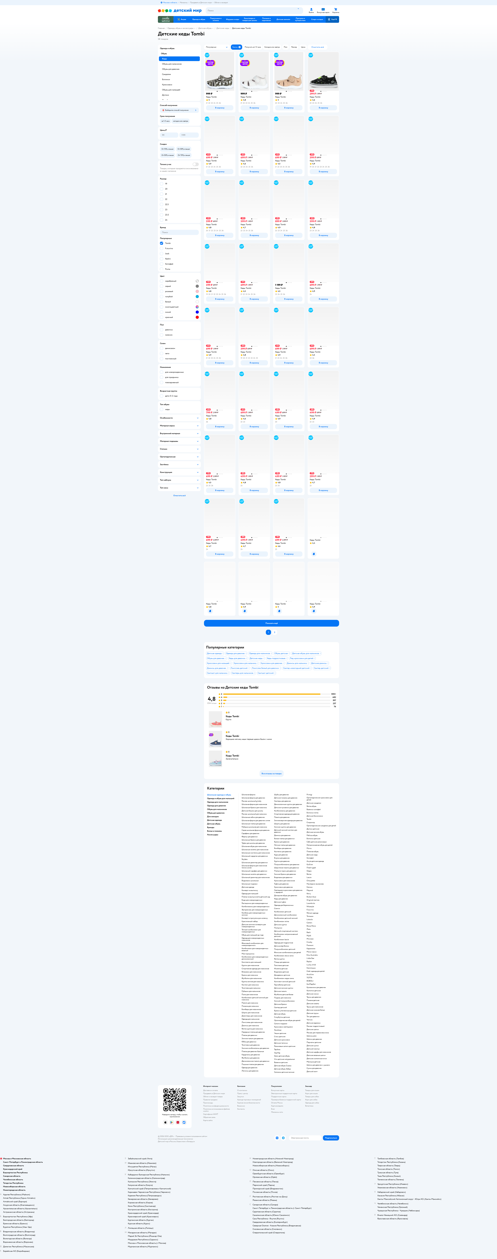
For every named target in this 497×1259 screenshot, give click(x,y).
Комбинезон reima (281, 921)
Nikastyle (310, 907)
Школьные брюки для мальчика (254, 808)
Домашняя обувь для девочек (285, 896)
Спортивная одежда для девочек (287, 814)
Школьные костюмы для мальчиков (256, 853)
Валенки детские (281, 1062)
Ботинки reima (312, 813)
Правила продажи (210, 1100)
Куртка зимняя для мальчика (253, 982)
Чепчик (310, 1020)
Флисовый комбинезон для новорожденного (252, 944)
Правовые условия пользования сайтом (191, 1136)
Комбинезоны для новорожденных (255, 907)
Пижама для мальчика (250, 1006)
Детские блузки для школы (252, 811)
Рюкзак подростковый (315, 1026)
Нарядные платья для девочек (253, 1032)
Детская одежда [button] (214, 820)
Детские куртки (280, 925)
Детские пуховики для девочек (286, 808)
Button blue (311, 897)
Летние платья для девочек (284, 845)
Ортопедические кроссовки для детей (319, 799)
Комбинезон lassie (281, 940)
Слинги (277, 908)
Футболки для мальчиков (252, 978)
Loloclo (310, 919)
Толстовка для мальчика (251, 988)
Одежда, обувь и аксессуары (180, 28)
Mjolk (309, 936)
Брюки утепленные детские (285, 1011)
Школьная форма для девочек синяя (256, 820)
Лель (308, 929)
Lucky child (311, 965)
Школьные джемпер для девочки (255, 863)
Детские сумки (313, 1046)
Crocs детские (279, 1037)
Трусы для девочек (314, 997)
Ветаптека (309, 1106)
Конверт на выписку (250, 890)
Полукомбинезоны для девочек (286, 864)
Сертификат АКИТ (210, 1114)
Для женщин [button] (213, 816)
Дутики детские (313, 829)
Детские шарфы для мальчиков (319, 1052)
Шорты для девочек (282, 824)
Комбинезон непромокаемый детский (286, 935)
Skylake (244, 859)
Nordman (278, 1030)
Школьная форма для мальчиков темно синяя (254, 867)
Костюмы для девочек (282, 852)
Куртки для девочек (282, 861)
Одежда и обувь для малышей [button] (220, 798)
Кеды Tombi (232, 716)
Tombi (309, 819)
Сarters (309, 923)
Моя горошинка (248, 954)
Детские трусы (313, 1013)
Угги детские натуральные (284, 1059)
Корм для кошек (311, 1093)
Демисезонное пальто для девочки (255, 1061)
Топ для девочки (313, 1017)
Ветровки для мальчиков (251, 972)
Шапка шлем (312, 1036)
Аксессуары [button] (212, 834)
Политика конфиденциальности (216, 1106)
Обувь (164, 53)
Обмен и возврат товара (212, 1096)
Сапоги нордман (280, 1024)
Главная (161, 28)
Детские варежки (313, 1023)
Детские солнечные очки (317, 1059)
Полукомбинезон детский (284, 949)
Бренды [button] (210, 827)
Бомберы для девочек (282, 848)
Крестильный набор (250, 921)
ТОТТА (309, 978)
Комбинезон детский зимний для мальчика (255, 999)
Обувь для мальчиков (172, 64)
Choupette (311, 881)
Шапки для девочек (314, 1039)
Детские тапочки (281, 1043)
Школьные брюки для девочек (254, 840)
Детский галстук (313, 1049)
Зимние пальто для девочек (252, 1039)
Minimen (310, 939)
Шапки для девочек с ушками (318, 1065)
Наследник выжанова (315, 884)
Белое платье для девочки (284, 839)
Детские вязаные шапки (316, 1055)
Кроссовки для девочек (283, 887)
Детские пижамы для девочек (285, 798)
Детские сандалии (314, 803)
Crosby (309, 942)
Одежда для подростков (283, 943)
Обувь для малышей (171, 89)
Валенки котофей (314, 809)
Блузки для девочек (282, 858)
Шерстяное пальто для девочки (286, 868)
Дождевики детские (282, 975)
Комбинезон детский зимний (286, 918)
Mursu (309, 848)
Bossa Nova (311, 926)
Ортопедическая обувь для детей (287, 1020)
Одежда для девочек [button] (216, 805)
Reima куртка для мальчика (252, 1029)
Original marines (313, 900)
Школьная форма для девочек (253, 798)
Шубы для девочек (281, 795)
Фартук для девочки (250, 837)
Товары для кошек (312, 1090)
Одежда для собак (312, 1103)
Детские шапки (313, 1029)
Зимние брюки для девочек (285, 874)
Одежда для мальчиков (250, 1019)
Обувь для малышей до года (252, 935)
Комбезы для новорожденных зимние (253, 914)
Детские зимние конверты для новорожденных (254, 926)
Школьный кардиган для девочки (255, 856)
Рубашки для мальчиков (251, 991)
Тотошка (310, 916)
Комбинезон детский (282, 912)
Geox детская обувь (282, 1056)
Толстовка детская (281, 965)
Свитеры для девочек (282, 801)
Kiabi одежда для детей (316, 971)
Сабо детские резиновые (317, 842)
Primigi (309, 795)
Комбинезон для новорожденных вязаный (255, 949)
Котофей (310, 858)
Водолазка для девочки (283, 877)
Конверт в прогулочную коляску (255, 918)
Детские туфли (280, 902)
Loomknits (311, 903)
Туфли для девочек (281, 884)
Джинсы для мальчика (250, 1026)
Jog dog (277, 1053)
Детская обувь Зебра (282, 1069)
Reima (309, 874)
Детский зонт (312, 1071)
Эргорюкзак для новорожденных (255, 910)
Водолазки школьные (250, 881)
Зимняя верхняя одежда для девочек (288, 820)
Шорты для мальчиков (250, 1013)
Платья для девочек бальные (253, 1051)
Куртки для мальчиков (250, 965)
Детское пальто (280, 991)
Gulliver (310, 864)
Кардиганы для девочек (251, 1055)
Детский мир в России (167, 1141)
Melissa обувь (312, 835)
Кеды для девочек (281, 899)
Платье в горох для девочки (285, 871)
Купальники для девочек (316, 987)
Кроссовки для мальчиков (284, 881)
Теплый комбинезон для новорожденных (251, 931)
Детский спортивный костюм (286, 931)
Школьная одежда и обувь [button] (219, 794)
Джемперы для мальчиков (252, 1016)
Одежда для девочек (249, 1068)
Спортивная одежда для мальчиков (255, 969)
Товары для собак (312, 1096)
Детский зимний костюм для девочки (285, 831)
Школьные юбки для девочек (253, 817)
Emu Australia (312, 955)
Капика (309, 887)
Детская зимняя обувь (315, 832)
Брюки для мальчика (250, 975)
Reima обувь (311, 806)
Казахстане (181, 1141)
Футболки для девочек (251, 1058)
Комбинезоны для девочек (284, 811)
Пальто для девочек (282, 817)
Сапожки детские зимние (284, 1072)
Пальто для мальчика (250, 1003)
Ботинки (166, 79)
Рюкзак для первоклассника (318, 1033)
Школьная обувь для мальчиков (254, 846)
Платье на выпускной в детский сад (256, 897)
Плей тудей (311, 868)
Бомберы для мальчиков (251, 1009)
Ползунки (278, 928)
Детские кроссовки (282, 1040)
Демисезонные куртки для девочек (288, 804)
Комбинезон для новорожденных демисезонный (255, 958)
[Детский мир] (180, 11)
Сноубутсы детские (282, 1017)
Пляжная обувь (313, 852)
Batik (309, 932)
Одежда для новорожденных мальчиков (253, 939)
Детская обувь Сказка (282, 1066)
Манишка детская (313, 1062)
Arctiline (310, 974)
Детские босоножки (315, 816)
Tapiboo (277, 1049)
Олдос (309, 871)
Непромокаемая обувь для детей (319, 845)
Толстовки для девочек (251, 1045)
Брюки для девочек (282, 842)
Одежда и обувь (167, 48)
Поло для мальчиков (250, 995)
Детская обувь (204, 28)
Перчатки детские (314, 1042)
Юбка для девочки (249, 1042)
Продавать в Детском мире (214, 1093)
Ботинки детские (313, 839)
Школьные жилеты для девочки (254, 874)
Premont (310, 945)
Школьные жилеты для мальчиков (255, 850)
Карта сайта (207, 1120)
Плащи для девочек (281, 962)
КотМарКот (311, 984)
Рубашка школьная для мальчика (254, 827)
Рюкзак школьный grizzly (251, 801)
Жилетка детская (280, 969)
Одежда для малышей (250, 894)
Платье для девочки (249, 1035)
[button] (332, 19)
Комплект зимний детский (284, 982)
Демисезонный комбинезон (285, 915)
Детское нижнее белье (316, 1010)
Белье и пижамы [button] (214, 831)
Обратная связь (209, 1117)
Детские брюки (280, 1004)
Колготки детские (314, 991)
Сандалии (166, 74)
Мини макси (311, 952)
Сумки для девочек (314, 1068)
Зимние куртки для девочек (285, 827)
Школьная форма (248, 795)
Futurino (310, 910)
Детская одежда (248, 887)
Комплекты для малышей (251, 962)
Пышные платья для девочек (253, 1064)
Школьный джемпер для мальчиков (256, 877)
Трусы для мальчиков (315, 1007)
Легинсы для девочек (250, 1071)
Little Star (310, 958)
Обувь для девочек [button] (216, 813)
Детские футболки (281, 946)
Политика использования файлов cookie (216, 1110)
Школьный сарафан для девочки (254, 871)
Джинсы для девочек (282, 835)
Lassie (309, 877)
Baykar (309, 962)
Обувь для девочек (171, 69)
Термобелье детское (282, 985)
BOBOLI (310, 981)
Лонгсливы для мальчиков (252, 1022)
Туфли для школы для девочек (253, 843)
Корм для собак (311, 1100)
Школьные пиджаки (249, 884)
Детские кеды (222, 28)
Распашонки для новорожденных (255, 903)
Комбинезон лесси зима (283, 956)
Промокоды (208, 1103)
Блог (273, 1109)
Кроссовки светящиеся (283, 1027)
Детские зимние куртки (283, 988)
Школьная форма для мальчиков (254, 804)
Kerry (309, 894)
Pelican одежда (312, 913)
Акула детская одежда (315, 861)
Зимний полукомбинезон (284, 1001)
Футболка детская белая (283, 995)
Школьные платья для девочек (253, 824)
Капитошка (311, 968)
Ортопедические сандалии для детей (321, 826)
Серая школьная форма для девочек (256, 830)
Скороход (311, 822)
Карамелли (311, 949)
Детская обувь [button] (213, 823)
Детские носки (313, 994)
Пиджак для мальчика (282, 998)
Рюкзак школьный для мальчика (254, 814)
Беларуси (191, 1141)
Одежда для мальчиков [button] (217, 802)
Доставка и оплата (210, 1090)
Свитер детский (280, 1007)
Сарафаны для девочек (250, 833)
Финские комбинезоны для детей (287, 952)
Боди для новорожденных (252, 900)
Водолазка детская (281, 972)
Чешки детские (280, 1033)
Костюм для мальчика (250, 985)
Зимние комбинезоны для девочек (255, 1048)
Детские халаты (313, 1004)
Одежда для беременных (284, 905)
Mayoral (310, 890)
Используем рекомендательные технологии (175, 1139)
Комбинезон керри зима (284, 978)
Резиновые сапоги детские (284, 1046)
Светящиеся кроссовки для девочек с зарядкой (288, 891)
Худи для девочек (281, 855)
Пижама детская (313, 1000)
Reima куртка (279, 959)
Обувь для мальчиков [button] (217, 809)
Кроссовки (167, 84)
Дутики (165, 95)
